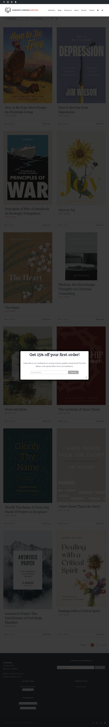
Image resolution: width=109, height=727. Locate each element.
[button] (102, 10)
